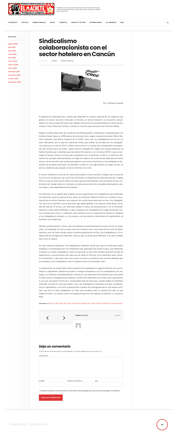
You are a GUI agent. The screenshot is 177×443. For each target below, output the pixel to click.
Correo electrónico (75, 380)
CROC (57, 303)
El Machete (12, 22)
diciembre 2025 (14, 71)
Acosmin (44, 424)
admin (54, 60)
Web (96, 380)
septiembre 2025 (14, 82)
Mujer (52, 22)
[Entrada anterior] (47, 317)
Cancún (51, 303)
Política (24, 22)
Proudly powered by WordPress (18, 424)
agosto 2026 (13, 44)
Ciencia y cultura (78, 22)
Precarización (76, 303)
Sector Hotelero (96, 303)
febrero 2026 (13, 64)
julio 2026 (11, 47)
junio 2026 (12, 51)
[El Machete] (31, 9)
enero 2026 (12, 68)
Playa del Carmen (65, 303)
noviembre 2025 (14, 75)
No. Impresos (111, 22)
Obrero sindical (39, 22)
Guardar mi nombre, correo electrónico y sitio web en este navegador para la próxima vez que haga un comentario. (80, 391)
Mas (122, 22)
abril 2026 (12, 58)
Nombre (42, 380)
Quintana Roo (86, 303)
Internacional (96, 22)
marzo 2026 (12, 61)
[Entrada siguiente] (64, 317)
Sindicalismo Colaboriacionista (112, 303)
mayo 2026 (12, 54)
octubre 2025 (13, 78)
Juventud (63, 22)
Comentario (44, 355)
